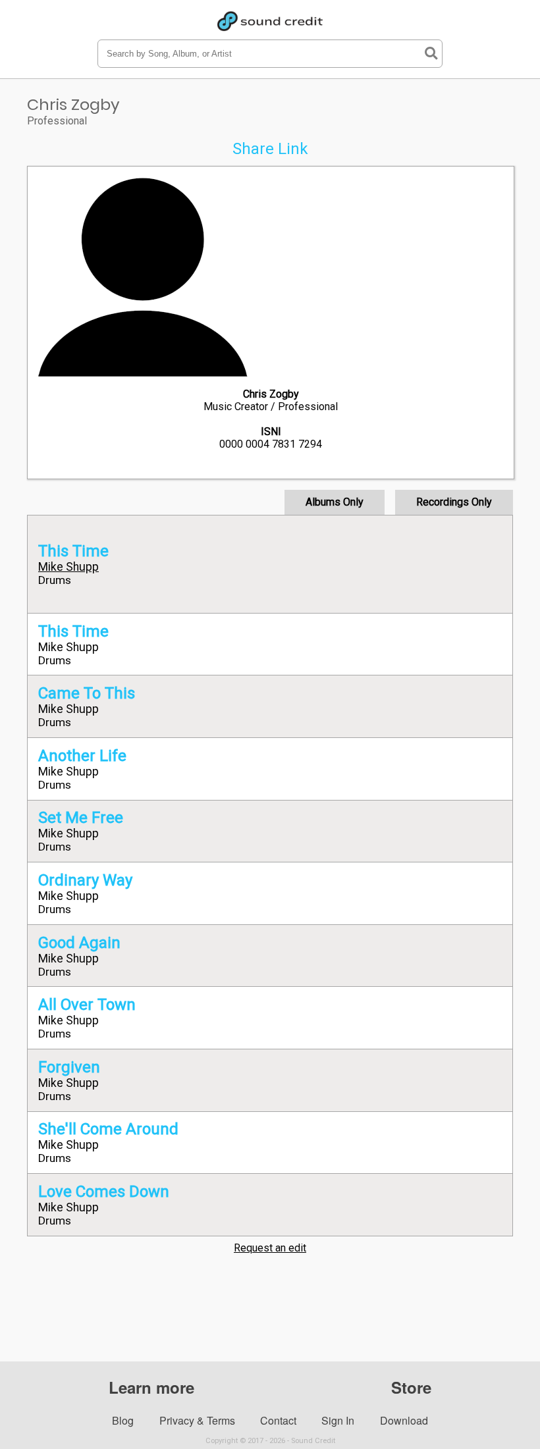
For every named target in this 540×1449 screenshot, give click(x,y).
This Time (73, 551)
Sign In (337, 1420)
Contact (278, 1420)
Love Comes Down (103, 1191)
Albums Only (335, 502)
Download (404, 1420)
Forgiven (69, 1067)
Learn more (151, 1387)
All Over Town (87, 1004)
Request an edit (270, 1248)
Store (411, 1387)
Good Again (79, 943)
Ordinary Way (85, 880)
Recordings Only (454, 502)
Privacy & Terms (197, 1420)
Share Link (270, 149)
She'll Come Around (108, 1129)
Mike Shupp (68, 566)
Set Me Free (80, 817)
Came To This (86, 693)
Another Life (82, 756)
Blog (123, 1420)
